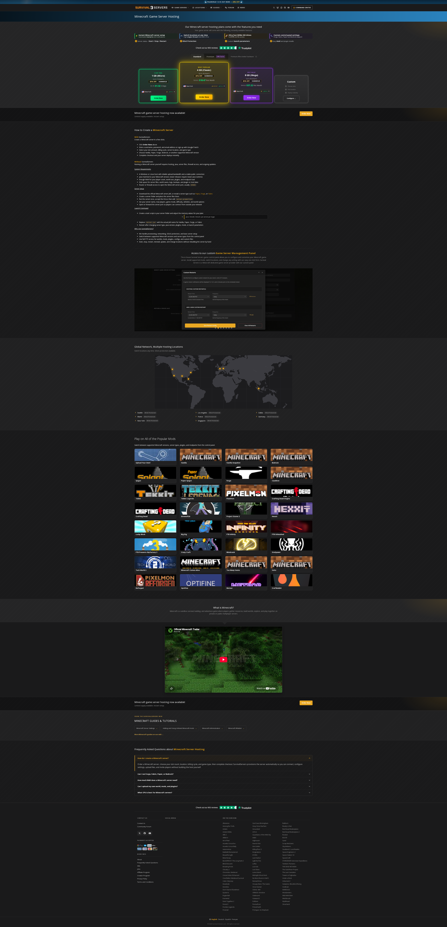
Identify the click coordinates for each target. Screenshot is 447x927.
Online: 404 (256, 890)
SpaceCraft (286, 858)
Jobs (138, 869)
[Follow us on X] (274, 7)
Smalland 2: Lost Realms (290, 849)
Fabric (210, 194)
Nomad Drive (257, 881)
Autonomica (227, 849)
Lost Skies (256, 869)
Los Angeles (202, 413)
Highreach (256, 840)
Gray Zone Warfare (259, 826)
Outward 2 (256, 898)
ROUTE (284, 838)
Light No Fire (256, 861)
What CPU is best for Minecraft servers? (155, 792)
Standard (197, 57)
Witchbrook (286, 898)
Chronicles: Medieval (230, 872)
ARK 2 (225, 835)
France (200, 417)
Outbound (256, 895)
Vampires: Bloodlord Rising (291, 884)
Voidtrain (285, 887)
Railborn (285, 823)
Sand (284, 840)
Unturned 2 (286, 881)
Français (235, 919)
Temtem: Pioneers (288, 864)
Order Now (158, 98)
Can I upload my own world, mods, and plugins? (158, 786)
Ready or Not (287, 826)
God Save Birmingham (260, 823)
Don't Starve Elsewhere (231, 890)
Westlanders (286, 893)
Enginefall (226, 895)
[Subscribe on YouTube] (150, 833)
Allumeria (226, 823)
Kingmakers (256, 852)
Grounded (256, 829)
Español (228, 919)
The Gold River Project (290, 869)
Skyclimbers (286, 846)
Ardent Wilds (227, 832)
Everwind (226, 898)
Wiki (138, 866)
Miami (139, 417)
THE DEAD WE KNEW (289, 867)
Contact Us (141, 823)
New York (141, 421)
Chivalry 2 (226, 869)
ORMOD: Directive (258, 893)
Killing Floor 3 (257, 849)
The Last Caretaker (289, 872)
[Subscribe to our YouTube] (289, 7)
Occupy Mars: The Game (261, 884)
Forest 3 (225, 904)
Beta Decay (227, 858)
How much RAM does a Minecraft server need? (158, 780)
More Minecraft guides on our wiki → (148, 734)
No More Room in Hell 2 (260, 878)
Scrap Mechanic (288, 843)
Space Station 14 (288, 855)
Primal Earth (256, 907)
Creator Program (143, 876)
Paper (197, 194)
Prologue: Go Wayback (260, 910)
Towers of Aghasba (289, 875)
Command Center (303, 8)
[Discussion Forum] (278, 7)
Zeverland (286, 904)
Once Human (257, 887)
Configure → (291, 98)
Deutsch (221, 919)
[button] (180, 7)
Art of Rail (226, 840)
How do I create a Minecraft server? (153, 758)
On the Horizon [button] (229, 818)
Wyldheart (286, 901)
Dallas (260, 413)
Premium (215, 57)
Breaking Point (228, 867)
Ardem (225, 829)
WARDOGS (286, 890)
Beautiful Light (228, 855)
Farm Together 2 (228, 901)
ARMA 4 (225, 838)
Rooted (285, 835)
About (139, 859)
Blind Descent (227, 864)
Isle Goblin (256, 846)
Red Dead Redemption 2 (291, 832)
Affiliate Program (143, 872)
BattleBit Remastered (230, 852)
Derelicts (226, 887)
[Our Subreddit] (281, 7)
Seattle (140, 413)
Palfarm (255, 901)
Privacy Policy (142, 879)
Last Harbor (256, 858)
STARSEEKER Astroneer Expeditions (294, 861)
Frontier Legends (229, 907)
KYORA (254, 855)
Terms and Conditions (145, 882)
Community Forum (144, 827)
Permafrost (256, 904)
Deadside (226, 884)
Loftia (254, 864)
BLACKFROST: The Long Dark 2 (233, 861)
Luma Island (256, 872)
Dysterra (226, 893)
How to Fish (256, 843)
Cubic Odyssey (228, 881)
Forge (203, 194)
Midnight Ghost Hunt (259, 875)
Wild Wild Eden (287, 895)
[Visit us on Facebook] (285, 7)
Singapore (201, 421)
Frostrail (225, 910)
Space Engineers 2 (288, 852)
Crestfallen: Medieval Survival (233, 878)
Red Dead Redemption (290, 829)
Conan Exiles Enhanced (231, 875)
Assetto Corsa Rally (229, 846)
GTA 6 (254, 832)
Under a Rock (287, 878)
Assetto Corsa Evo (229, 843)
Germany (261, 417)
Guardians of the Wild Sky (261, 835)
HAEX (254, 838)
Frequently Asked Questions (147, 863)
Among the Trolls (228, 826)
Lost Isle (255, 867)
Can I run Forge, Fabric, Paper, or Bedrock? (156, 774)
